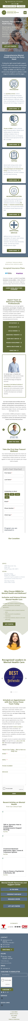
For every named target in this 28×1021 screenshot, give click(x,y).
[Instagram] (16, 4)
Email (4, 760)
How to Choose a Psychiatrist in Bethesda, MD (13, 872)
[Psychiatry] (14, 84)
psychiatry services (10, 93)
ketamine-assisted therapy (16, 204)
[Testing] (14, 155)
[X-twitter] (14, 4)
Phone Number (7, 766)
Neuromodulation (14, 196)
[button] (25, 12)
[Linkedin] (1, 992)
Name (4, 753)
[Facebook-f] (12, 4)
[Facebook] (4, 992)
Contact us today (17, 726)
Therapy (14, 125)
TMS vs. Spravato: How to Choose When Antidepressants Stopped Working (12, 827)
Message (5, 772)
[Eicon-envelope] (18, 4)
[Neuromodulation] (14, 190)
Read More (5, 831)
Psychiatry (14, 90)
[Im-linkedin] (10, 4)
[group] (14, 677)
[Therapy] (14, 119)
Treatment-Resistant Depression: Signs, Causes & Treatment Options (13, 850)
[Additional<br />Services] (14, 225)
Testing (14, 161)
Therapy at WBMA (8, 128)
